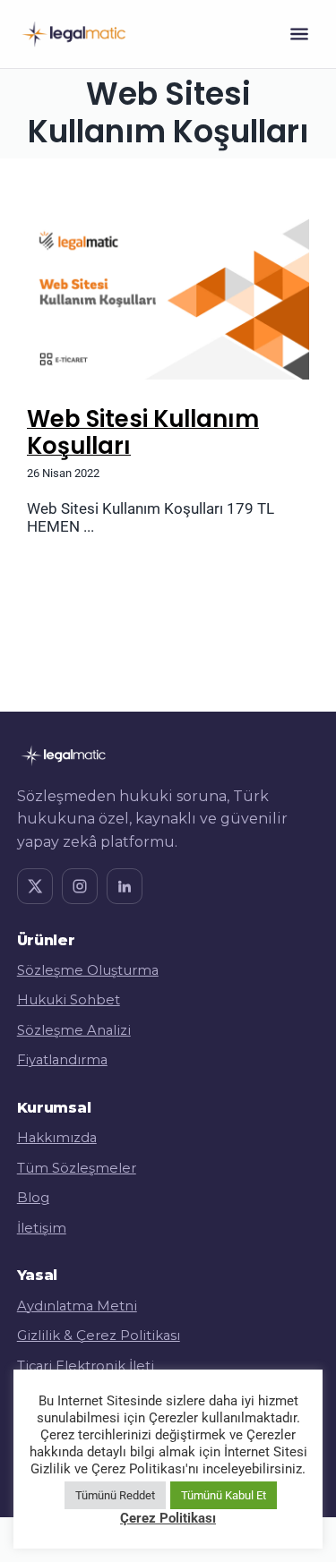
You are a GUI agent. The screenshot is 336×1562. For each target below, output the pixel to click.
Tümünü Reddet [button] (115, 1495)
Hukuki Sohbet (68, 1000)
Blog (33, 1198)
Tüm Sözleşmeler (76, 1168)
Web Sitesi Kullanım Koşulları (143, 432)
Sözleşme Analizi (74, 1030)
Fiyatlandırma (62, 1060)
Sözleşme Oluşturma (88, 970)
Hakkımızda (57, 1138)
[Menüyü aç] (299, 34)
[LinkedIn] (124, 886)
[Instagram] (80, 886)
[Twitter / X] (35, 886)
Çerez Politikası (168, 1518)
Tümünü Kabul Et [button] (223, 1495)
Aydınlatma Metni (77, 1306)
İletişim (41, 1228)
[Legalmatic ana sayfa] (73, 34)
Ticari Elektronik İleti (85, 1366)
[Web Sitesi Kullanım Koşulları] (168, 296)
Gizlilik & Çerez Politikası (98, 1335)
